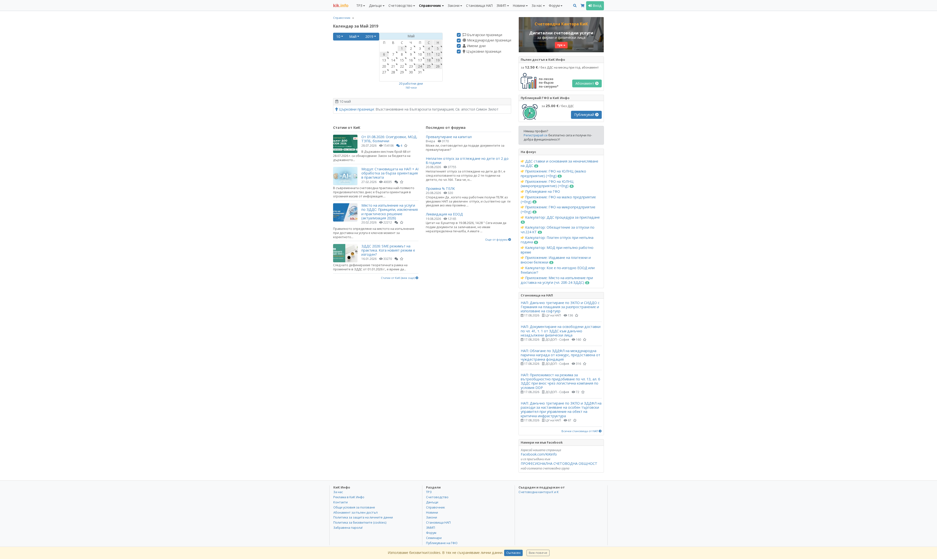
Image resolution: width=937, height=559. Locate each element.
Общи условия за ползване (354, 507)
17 (420, 60)
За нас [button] (537, 5)
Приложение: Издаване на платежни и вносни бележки (556, 259)
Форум (431, 532)
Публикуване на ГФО (542, 191)
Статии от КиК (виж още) (398, 278)
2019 (369, 36)
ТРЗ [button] (359, 5)
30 (411, 72)
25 (429, 66)
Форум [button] (554, 5)
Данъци (432, 502)
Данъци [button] (375, 5)
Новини (432, 512)
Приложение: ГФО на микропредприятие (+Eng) (558, 209)
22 (402, 66)
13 (384, 60)
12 (438, 54)
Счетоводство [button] (400, 5)
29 (402, 72)
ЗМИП (430, 527)
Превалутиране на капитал (449, 136)
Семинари (434, 538)
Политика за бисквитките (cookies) (359, 522)
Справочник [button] (430, 5)
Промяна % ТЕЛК (440, 188)
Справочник (341, 18)
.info (340, 5)
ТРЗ (429, 492)
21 (393, 66)
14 (393, 60)
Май (352, 36)
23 (411, 66)
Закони (431, 517)
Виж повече (538, 553)
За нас (338, 492)
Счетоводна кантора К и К (539, 492)
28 (393, 72)
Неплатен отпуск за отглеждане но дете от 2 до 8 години (467, 160)
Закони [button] (453, 5)
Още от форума (496, 239)
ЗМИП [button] (501, 5)
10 (338, 36)
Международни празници (488, 40)
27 (384, 72)
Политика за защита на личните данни (363, 517)
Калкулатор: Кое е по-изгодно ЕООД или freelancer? (558, 270)
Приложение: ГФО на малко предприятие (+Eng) (558, 199)
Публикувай (584, 114)
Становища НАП (479, 5)
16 (411, 60)
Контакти (340, 502)
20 (384, 66)
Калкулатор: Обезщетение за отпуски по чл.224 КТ (557, 229)
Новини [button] (519, 5)
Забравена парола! (348, 527)
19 (438, 60)
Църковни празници (483, 51)
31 (420, 72)
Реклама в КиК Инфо (348, 497)
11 (429, 54)
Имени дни (476, 46)
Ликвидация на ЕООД (444, 214)
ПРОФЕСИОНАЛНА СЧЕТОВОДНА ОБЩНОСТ (559, 463)
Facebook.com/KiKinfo (539, 454)
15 (402, 60)
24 (420, 66)
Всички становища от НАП (580, 431)
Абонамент (585, 83)
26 (438, 66)
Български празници (484, 35)
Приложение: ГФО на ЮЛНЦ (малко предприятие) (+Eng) (553, 173)
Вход (597, 5)
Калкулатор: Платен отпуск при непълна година (557, 239)
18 (429, 60)
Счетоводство (437, 497)
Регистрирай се (536, 135)
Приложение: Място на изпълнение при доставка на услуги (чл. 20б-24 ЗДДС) (557, 280)
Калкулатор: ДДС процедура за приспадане (562, 217)
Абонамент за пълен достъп (355, 512)
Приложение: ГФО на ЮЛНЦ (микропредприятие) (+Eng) (547, 183)
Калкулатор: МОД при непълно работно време (557, 249)
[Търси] (575, 5)
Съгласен (513, 553)
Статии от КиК (346, 127)
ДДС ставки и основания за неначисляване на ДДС (559, 163)
